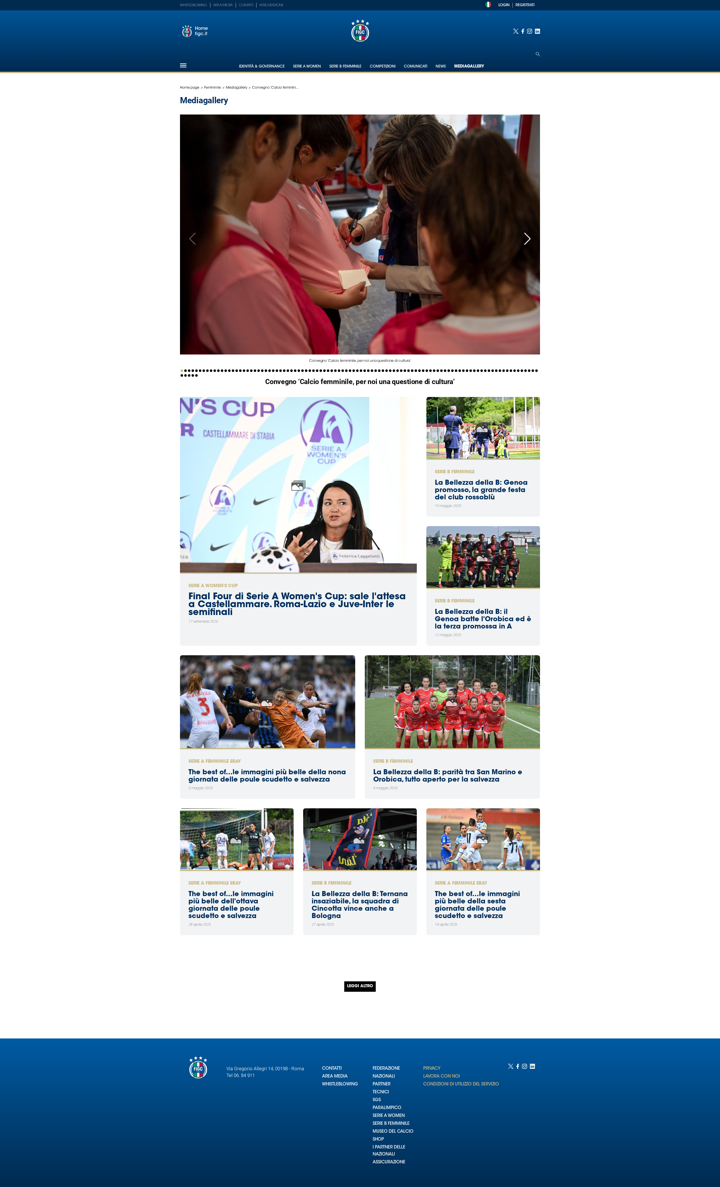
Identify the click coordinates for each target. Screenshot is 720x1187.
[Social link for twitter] (516, 31)
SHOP (378, 1139)
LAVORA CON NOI (441, 1076)
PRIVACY (431, 1069)
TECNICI (381, 1092)
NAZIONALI (384, 1076)
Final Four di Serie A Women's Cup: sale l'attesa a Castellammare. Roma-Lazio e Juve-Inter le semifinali (297, 605)
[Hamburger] (183, 65)
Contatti (246, 5)
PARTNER (381, 1084)
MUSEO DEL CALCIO (393, 1132)
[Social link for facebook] (522, 31)
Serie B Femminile (345, 66)
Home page (189, 87)
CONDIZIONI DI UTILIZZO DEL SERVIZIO (461, 1084)
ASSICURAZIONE (389, 1162)
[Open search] (538, 54)
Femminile (212, 87)
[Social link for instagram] (529, 31)
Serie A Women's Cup (213, 586)
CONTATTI (332, 1069)
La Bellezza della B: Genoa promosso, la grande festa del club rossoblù (481, 490)
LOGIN (504, 5)
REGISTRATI (525, 5)
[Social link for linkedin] (537, 31)
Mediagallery (469, 67)
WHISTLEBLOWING (340, 1084)
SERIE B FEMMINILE (391, 1124)
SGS (377, 1100)
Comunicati (415, 66)
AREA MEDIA (335, 1076)
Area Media (223, 5)
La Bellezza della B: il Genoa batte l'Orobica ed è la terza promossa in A (483, 619)
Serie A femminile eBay (214, 761)
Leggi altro (360, 986)
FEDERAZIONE (386, 1069)
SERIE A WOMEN (389, 1116)
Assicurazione (271, 5)
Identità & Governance (262, 66)
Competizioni (382, 66)
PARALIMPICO (387, 1108)
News (441, 66)
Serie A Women (307, 66)
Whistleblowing (193, 5)
